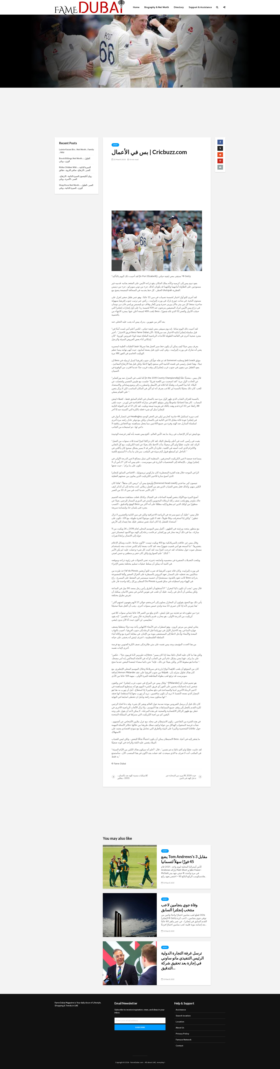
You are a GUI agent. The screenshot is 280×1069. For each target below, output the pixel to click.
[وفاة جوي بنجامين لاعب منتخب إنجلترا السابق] (130, 914)
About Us (180, 1027)
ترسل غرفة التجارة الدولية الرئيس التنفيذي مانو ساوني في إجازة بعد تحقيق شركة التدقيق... (182, 960)
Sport (115, 145)
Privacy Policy (182, 1033)
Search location (183, 1015)
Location (180, 1021)
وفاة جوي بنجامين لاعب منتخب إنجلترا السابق (179, 907)
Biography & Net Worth (156, 7)
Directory (179, 7)
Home (136, 7)
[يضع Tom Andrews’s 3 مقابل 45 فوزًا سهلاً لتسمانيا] (130, 866)
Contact (179, 1045)
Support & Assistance (200, 7)
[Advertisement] (140, 112)
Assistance (181, 1009)
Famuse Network (183, 1039)
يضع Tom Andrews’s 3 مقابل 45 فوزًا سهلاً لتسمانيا (184, 859)
